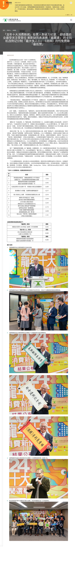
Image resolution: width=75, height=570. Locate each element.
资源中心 (9, 30)
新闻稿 (14, 30)
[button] (65, 14)
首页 (4, 30)
